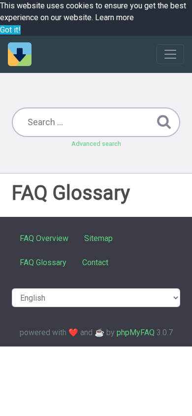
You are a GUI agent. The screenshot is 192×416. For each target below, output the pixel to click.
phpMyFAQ (136, 332)
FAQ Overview (44, 238)
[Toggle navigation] (170, 54)
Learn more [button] (114, 17)
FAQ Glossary (43, 262)
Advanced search (96, 143)
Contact (95, 262)
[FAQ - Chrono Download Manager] (20, 54)
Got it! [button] (10, 30)
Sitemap (98, 238)
